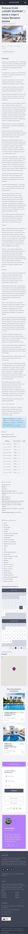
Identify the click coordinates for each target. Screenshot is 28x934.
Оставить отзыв (7, 914)
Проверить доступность (8, 51)
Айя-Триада (4, 897)
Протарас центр (11, 23)
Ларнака (17, 894)
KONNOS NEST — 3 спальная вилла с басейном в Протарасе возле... (10, 746)
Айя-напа (4, 892)
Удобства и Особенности (10, 520)
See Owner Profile (8, 830)
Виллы (3, 46)
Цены (5, 432)
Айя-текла (17, 892)
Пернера (9, 718)
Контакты (7, 932)
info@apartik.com (7, 912)
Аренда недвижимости (6, 930)
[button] (14, 669)
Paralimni (4, 23)
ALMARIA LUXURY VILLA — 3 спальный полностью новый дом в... (11, 714)
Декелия (17, 895)
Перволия (17, 897)
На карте (14, 930)
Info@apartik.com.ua (20, 424)
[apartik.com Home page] (14, 2)
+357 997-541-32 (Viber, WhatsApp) (12, 909)
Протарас (4, 894)
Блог (23, 930)
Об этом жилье (7, 482)
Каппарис (9, 751)
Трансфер (19, 930)
